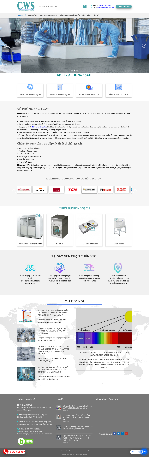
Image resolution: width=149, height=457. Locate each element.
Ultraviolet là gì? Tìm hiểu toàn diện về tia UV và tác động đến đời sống (104, 354)
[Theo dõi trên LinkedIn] (122, 433)
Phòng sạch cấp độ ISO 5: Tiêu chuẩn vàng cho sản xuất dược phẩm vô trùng (53, 369)
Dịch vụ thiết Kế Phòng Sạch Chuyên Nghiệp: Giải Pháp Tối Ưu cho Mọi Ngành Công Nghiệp (53, 350)
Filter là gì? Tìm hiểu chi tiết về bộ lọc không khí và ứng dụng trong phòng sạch (53, 312)
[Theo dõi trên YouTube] (126, 433)
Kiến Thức (86, 15)
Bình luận (66, 410)
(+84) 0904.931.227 (105, 5)
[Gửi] (84, 6)
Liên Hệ (96, 15)
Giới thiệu (32, 15)
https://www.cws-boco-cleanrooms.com (38, 434)
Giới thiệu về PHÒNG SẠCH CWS (71, 451)
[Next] (144, 45)
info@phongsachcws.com (105, 8)
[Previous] (5, 45)
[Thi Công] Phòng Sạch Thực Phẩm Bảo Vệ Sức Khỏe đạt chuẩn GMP (53, 330)
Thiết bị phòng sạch (47, 15)
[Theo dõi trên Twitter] (118, 433)
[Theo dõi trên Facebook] (114, 433)
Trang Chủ (21, 15)
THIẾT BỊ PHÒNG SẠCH (74, 208)
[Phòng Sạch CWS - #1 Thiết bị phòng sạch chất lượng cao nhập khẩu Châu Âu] (25, 6)
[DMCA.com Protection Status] (25, 441)
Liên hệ (86, 451)
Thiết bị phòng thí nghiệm (69, 15)
